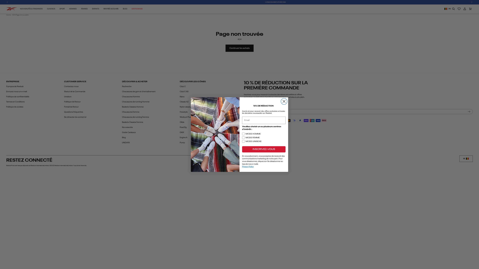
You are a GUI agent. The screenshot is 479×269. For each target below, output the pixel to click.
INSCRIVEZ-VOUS (264, 149)
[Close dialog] (284, 101)
